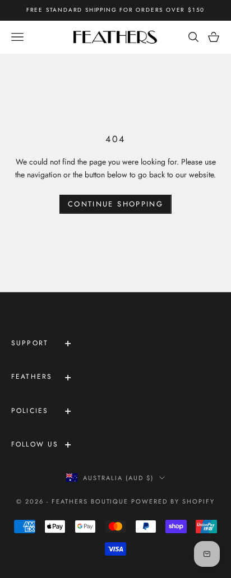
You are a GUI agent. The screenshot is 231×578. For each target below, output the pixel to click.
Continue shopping (115, 204)
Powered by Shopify (173, 501)
